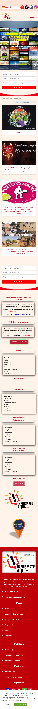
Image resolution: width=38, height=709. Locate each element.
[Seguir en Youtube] (19, 690)
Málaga (5, 404)
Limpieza (7, 430)
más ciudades (19, 417)
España (6, 358)
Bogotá (5, 409)
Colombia (7, 362)
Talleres (7, 439)
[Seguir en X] (24, 690)
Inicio (7, 609)
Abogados (7, 443)
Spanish (8, 7)
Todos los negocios (19, 342)
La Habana (6, 411)
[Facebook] (31, 7)
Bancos (6, 437)
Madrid (5, 400)
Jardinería (7, 432)
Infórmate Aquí (10, 672)
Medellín (5, 407)
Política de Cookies (13, 660)
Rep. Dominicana (10, 369)
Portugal (7, 364)
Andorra (6, 367)
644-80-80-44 (12, 591)
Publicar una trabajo (12, 619)
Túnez (6, 373)
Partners (19, 483)
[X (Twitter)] (27, 7)
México (6, 371)
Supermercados (10, 441)
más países (19, 379)
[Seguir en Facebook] (8, 690)
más (14, 448)
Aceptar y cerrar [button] (21, 704)
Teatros (6, 434)
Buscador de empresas (14, 614)
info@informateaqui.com (22, 314)
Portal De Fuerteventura (13, 677)
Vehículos (7, 428)
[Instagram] (36, 7)
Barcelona (6, 398)
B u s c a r (19, 87)
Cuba (5, 360)
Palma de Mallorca (9, 402)
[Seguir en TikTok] (30, 690)
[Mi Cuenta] (22, 7)
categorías (21, 448)
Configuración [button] (8, 704)
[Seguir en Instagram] (13, 690)
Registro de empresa (13, 625)
